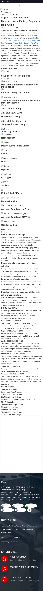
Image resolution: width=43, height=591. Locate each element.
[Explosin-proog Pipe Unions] (2, 89)
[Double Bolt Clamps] (11, 113)
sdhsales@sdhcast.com (10, 542)
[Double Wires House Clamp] (5, 142)
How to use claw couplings (13, 235)
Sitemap (19, 492)
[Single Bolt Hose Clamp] (13, 121)
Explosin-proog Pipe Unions (15, 92)
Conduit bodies (9, 225)
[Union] (9, 158)
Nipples (5, 169)
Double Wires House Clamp (15, 146)
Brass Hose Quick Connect (11, 392)
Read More (5, 79)
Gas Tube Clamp (26, 495)
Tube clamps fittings (11, 108)
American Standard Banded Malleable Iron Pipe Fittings (20, 101)
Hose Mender (8, 138)
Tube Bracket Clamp (9, 40)
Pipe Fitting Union (8, 402)
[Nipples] (5, 166)
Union (4, 161)
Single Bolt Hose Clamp (13, 124)
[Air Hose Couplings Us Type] (11, 206)
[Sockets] (4, 182)
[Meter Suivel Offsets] (4, 190)
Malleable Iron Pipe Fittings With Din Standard (18, 399)
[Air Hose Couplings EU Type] (13, 213)
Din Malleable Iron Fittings (11, 397)
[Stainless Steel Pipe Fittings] (5, 71)
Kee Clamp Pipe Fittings (10, 495)
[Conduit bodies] (8, 221)
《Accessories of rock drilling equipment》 (20, 248)
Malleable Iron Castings (10, 407)
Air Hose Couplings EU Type (15, 217)
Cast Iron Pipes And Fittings (11, 394)
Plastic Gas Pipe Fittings (20, 497)
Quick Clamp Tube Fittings (11, 415)
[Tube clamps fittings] (3, 105)
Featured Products (8, 492)
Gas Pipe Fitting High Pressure (23, 500)
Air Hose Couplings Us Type (15, 209)
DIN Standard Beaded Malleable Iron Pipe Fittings (19, 86)
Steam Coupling (9, 201)
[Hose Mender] (7, 134)
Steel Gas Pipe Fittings (9, 389)
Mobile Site (27, 492)
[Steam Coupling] (10, 198)
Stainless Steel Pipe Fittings (15, 76)
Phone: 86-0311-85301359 (11, 537)
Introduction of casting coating (15, 279)
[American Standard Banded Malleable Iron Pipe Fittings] (9, 97)
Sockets (5, 185)
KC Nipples (7, 177)
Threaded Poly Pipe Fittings (11, 412)
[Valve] (4, 150)
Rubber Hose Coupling (9, 410)
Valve (4, 153)
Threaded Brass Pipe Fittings (12, 405)
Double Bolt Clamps (11, 116)
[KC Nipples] (6, 174)
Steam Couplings (24, 40)
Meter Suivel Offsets (11, 193)
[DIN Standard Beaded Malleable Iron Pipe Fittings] (9, 81)
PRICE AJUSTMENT (10, 308)
